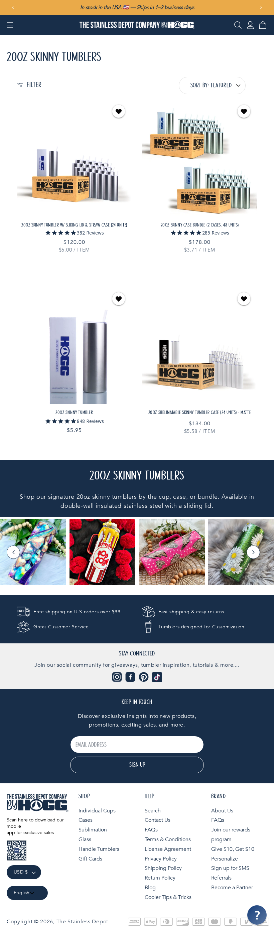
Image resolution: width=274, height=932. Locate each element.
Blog (150, 887)
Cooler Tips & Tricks (168, 897)
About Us (222, 810)
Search (153, 810)
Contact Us (157, 820)
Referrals (221, 878)
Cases (86, 820)
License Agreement (168, 849)
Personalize (224, 859)
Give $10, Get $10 (232, 849)
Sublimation (93, 829)
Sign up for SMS (230, 868)
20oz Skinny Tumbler (74, 412)
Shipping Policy (163, 868)
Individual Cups (97, 810)
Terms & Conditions (168, 839)
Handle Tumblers (99, 849)
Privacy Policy (161, 859)
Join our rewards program (230, 834)
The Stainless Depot (82, 921)
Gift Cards (90, 859)
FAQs (151, 829)
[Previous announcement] (13, 7)
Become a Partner (232, 887)
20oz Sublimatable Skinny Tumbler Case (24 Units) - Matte (199, 412)
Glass (85, 839)
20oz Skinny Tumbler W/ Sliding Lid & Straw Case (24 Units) (74, 225)
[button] (10, 25)
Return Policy (160, 878)
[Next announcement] (261, 7)
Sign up (137, 765)
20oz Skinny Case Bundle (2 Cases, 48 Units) (200, 225)
